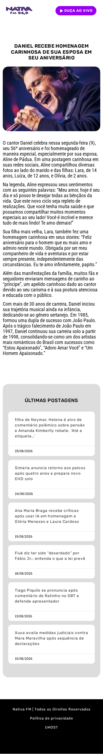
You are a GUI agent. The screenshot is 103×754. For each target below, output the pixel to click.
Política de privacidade (51, 718)
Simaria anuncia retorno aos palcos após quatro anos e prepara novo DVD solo (50, 473)
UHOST (51, 727)
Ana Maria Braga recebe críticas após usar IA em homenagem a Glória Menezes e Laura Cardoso (47, 516)
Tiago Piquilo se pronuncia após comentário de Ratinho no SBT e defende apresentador (47, 596)
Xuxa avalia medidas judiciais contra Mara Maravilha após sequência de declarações (51, 638)
